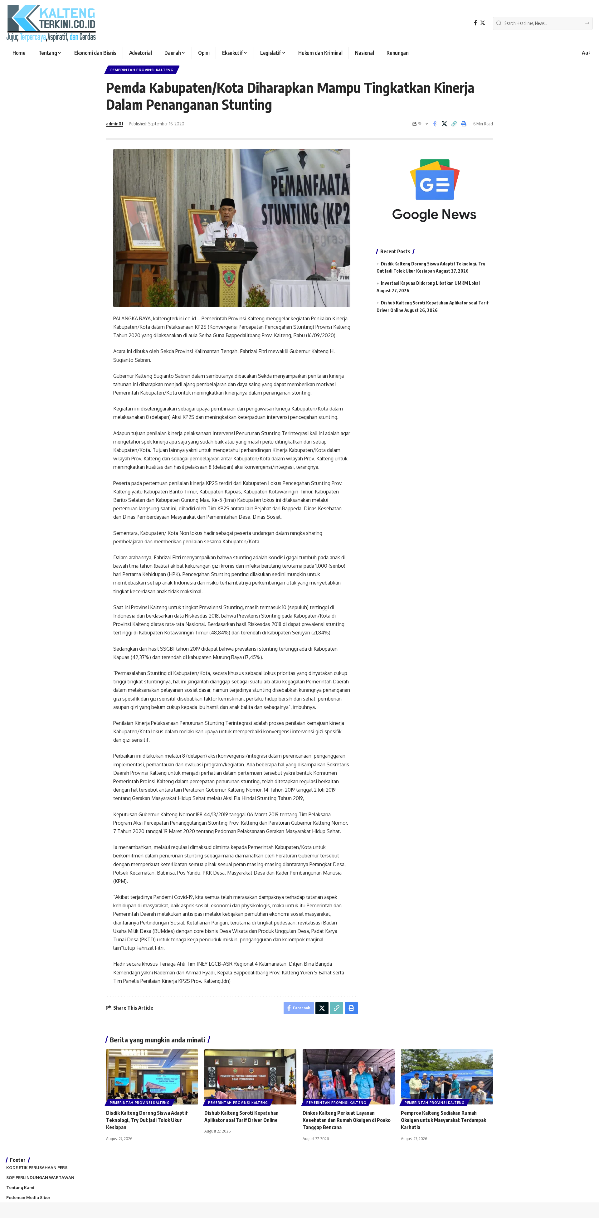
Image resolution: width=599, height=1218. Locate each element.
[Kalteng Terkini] (51, 23)
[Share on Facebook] (434, 124)
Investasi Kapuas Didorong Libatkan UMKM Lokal (430, 283)
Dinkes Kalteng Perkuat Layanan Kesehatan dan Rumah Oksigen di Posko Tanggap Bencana (347, 1120)
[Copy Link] (454, 124)
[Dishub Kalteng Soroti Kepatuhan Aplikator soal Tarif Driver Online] (250, 1076)
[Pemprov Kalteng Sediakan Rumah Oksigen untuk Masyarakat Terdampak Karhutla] (447, 1076)
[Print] (463, 124)
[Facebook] (475, 23)
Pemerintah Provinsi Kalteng (141, 69)
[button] (585, 53)
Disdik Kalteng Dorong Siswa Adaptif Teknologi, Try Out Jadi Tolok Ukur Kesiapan (147, 1120)
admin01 (114, 123)
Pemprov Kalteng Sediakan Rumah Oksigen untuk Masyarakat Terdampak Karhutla (443, 1120)
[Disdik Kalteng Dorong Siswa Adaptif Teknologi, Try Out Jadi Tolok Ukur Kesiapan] (152, 1076)
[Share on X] (444, 124)
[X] (483, 23)
